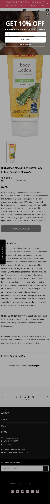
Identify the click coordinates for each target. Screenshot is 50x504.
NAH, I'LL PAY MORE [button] (25, 44)
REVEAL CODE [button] (25, 39)
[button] (47, 13)
